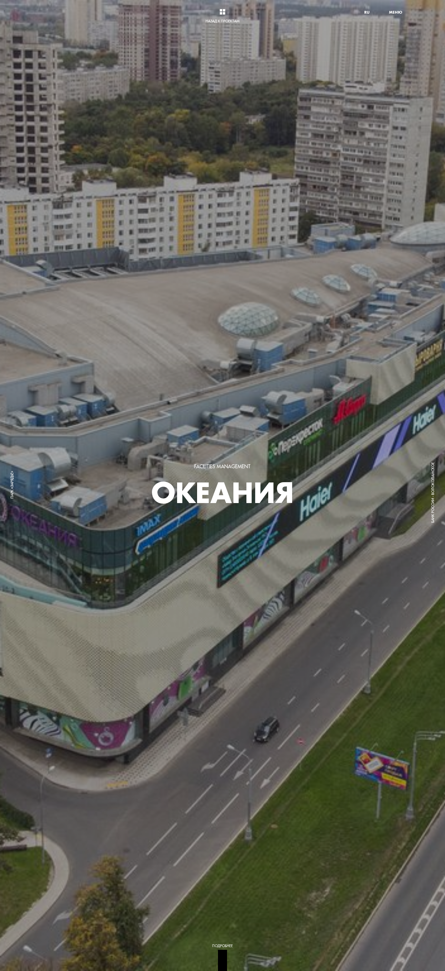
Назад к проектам (222, 21)
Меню (395, 12)
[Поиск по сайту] (381, 12)
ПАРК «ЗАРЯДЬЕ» (12, 485)
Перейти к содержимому (106, 1)
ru (367, 12)
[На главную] (59, 12)
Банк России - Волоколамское (432, 492)
